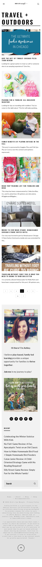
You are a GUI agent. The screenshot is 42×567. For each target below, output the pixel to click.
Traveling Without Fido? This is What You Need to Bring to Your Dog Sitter (20, 275)
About (18, 497)
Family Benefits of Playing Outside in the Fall (20, 142)
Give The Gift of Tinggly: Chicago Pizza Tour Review (19, 59)
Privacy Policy (33, 502)
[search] (34, 483)
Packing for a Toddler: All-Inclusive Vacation (18, 101)
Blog (27, 497)
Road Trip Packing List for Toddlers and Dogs (20, 187)
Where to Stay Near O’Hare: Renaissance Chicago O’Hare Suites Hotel (20, 231)
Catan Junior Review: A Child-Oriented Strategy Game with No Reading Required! (20, 462)
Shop (35, 497)
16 (17, 296)
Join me (7, 371)
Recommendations (22, 498)
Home (9, 497)
